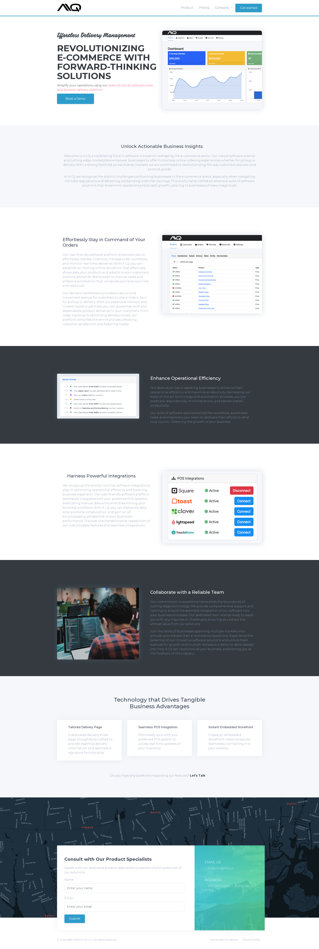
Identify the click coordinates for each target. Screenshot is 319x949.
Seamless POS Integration (158, 727)
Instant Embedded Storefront (230, 727)
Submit (74, 918)
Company (222, 7)
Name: (69, 879)
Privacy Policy (251, 939)
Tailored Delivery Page (85, 727)
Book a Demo (75, 98)
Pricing (204, 7)
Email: (69, 898)
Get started (248, 8)
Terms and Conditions (224, 939)
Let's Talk (197, 775)
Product (187, 7)
